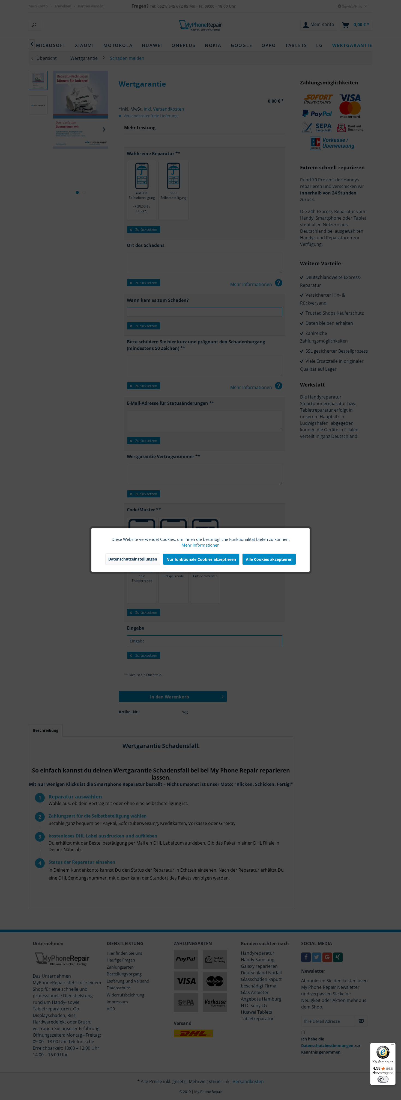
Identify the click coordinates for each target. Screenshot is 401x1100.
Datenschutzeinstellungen (132, 559)
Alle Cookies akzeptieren (269, 559)
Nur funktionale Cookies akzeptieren (201, 559)
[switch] (383, 1079)
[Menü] (392, 1046)
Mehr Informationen (200, 545)
